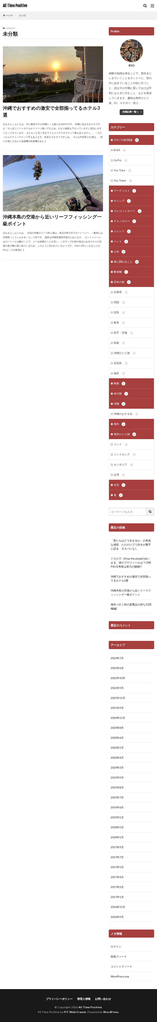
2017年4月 (117, 877)
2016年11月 (118, 906)
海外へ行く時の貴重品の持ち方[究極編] (131, 606)
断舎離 (120, 271)
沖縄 (119, 403)
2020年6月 (117, 737)
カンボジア (123, 464)
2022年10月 (118, 678)
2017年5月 (117, 867)
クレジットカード (127, 210)
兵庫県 (120, 292)
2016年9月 (117, 916)
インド (120, 444)
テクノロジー (124, 221)
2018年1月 (117, 837)
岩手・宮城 (123, 332)
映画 (119, 383)
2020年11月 (118, 717)
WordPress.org (120, 976)
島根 (119, 342)
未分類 (22, 15)
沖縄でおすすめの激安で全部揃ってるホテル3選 (51, 111)
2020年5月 (117, 747)
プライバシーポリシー (59, 998)
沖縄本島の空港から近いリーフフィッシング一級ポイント (52, 220)
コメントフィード (121, 966)
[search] (150, 512)
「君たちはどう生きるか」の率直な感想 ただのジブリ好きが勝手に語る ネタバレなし (131, 544)
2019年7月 (117, 797)
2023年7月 (117, 658)
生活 (119, 484)
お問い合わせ (103, 998)
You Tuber (122, 180)
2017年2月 (117, 887)
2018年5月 (117, 827)
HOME (9, 15)
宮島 (119, 312)
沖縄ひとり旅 (124, 353)
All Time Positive (15, 6)
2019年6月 (117, 807)
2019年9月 (117, 777)
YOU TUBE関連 (126, 139)
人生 (119, 251)
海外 (119, 424)
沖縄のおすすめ (125, 413)
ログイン (116, 946)
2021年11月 (118, 697)
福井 (119, 373)
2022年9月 (117, 688)
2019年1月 (117, 817)
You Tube (122, 170)
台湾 (119, 474)
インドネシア (124, 454)
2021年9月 (117, 707)
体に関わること (126, 261)
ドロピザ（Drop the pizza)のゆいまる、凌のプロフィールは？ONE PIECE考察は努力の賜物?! (131, 562)
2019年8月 (117, 787)
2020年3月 (117, 767)
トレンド (121, 231)
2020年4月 (117, 757)
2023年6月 (117, 668)
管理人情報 (84, 998)
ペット (120, 241)
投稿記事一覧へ (131, 111)
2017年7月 (117, 857)
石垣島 (120, 363)
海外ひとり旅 (124, 434)
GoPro (120, 160)
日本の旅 (122, 281)
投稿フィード (119, 956)
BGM (119, 150)
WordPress (111, 1012)
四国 (119, 302)
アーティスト (124, 190)
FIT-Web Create (75, 1012)
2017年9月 (117, 847)
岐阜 (119, 322)
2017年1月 (117, 897)
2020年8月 (117, 727)
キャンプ (121, 200)
